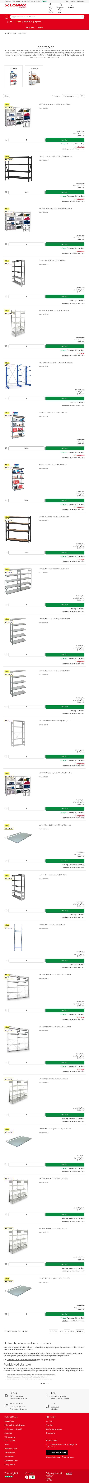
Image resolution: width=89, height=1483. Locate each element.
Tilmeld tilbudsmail (57, 1452)
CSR (66, 1)
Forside (7, 33)
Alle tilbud (54, 1409)
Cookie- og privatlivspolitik (13, 1429)
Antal (26, 192)
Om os (7, 1444)
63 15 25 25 (65, 1398)
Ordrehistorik (50, 1433)
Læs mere (55, 57)
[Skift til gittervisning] (82, 96)
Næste (79, 1331)
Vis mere (43, 1383)
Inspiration (30, 27)
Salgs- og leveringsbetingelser (15, 1425)
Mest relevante (69, 96)
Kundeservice (80, 1)
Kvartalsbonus (9, 1457)
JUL (10, 22)
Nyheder (38, 22)
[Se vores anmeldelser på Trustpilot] (8, 1476)
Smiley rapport (10, 1465)
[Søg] (82, 17)
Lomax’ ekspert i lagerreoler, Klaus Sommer (21, 1360)
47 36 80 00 (62, 1396)
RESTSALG (28, 22)
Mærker (40, 27)
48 (26, 1331)
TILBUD (18, 22)
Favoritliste (49, 1425)
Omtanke (72, 1)
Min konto (49, 1421)
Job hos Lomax (10, 1453)
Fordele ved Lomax (11, 1449)
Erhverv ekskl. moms (53, 1457)
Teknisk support (10, 1437)
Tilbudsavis (55, 1407)
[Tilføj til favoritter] (6, 140)
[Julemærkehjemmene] (26, 1477)
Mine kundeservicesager (54, 1429)
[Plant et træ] (32, 1477)
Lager (14, 33)
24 (23, 1331)
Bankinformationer (11, 1461)
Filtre (6, 96)
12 (19, 1331)
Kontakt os (8, 1433)
